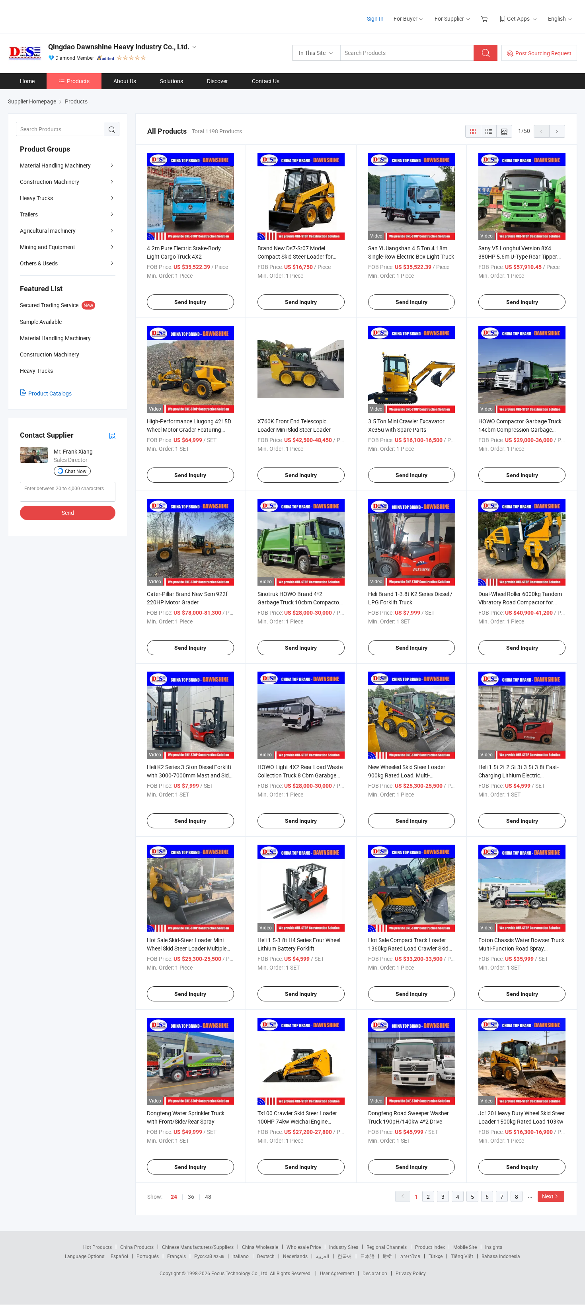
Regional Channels (387, 1247)
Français (176, 1256)
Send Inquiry (190, 302)
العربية (322, 1256)
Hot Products (97, 1247)
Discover (217, 81)
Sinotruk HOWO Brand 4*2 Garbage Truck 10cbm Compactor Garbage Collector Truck (299, 602)
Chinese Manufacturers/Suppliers (198, 1247)
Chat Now (75, 471)
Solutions (171, 81)
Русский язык (209, 1256)
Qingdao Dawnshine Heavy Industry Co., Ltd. (118, 47)
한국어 (344, 1256)
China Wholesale (260, 1247)
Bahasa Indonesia (501, 1256)
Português (147, 1256)
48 (208, 1196)
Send (68, 512)
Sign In (375, 18)
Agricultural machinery (48, 230)
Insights (493, 1247)
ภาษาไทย (410, 1256)
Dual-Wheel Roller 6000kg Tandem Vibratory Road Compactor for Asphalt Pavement (520, 602)
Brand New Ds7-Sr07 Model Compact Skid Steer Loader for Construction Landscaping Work (297, 256)
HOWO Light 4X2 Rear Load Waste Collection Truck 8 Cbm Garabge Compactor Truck (300, 775)
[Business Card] (112, 435)
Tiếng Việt (462, 1256)
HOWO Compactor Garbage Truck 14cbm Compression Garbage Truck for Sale (520, 429)
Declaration (375, 1273)
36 (191, 1196)
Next (548, 1196)
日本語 (367, 1256)
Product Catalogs (50, 393)
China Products (137, 1247)
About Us (124, 81)
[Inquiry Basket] (485, 18)
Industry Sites (343, 1247)
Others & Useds (39, 263)
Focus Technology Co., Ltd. (240, 1273)
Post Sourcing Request (543, 53)
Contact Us (265, 81)
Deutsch (266, 1256)
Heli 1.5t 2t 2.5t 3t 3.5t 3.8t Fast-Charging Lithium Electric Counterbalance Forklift (518, 775)
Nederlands (295, 1256)
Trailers (29, 214)
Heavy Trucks (36, 198)
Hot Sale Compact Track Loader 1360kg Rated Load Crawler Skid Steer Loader (408, 948)
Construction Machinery (49, 181)
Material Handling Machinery (55, 165)
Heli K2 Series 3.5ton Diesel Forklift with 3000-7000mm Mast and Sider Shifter (190, 775)
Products (78, 81)
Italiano (240, 1256)
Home (27, 81)
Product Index (430, 1247)
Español (119, 1256)
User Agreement (337, 1273)
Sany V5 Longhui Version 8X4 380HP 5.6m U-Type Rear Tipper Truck (517, 256)
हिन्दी (387, 1256)
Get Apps (518, 18)
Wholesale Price (304, 1247)
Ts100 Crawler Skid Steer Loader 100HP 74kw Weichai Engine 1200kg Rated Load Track (297, 1121)
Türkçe (436, 1256)
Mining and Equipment (47, 247)
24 (174, 1197)
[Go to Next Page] (557, 131)
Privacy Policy (411, 1273)
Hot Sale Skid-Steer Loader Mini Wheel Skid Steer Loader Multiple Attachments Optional (186, 948)
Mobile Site (465, 1247)
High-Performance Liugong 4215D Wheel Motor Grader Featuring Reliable (189, 429)
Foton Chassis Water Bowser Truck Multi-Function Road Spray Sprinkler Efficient (521, 948)
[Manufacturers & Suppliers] (59, 15)
